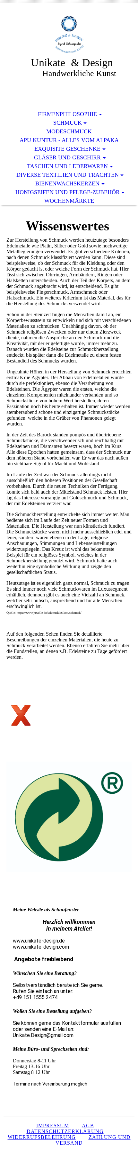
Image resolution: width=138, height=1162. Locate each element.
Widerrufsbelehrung (42, 1137)
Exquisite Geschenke (67, 149)
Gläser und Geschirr (67, 157)
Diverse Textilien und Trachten (67, 175)
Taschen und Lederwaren (67, 166)
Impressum (52, 1125)
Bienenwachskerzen (67, 183)
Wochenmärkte (69, 201)
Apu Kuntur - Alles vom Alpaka (69, 140)
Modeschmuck (69, 131)
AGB (88, 1125)
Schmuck (67, 123)
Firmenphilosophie (67, 114)
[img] (69, 34)
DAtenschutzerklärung (65, 1131)
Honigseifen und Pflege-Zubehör (67, 192)
